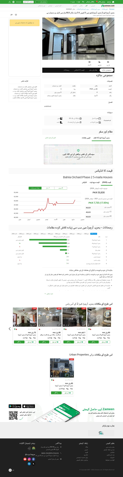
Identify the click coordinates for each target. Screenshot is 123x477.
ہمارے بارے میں (110, 447)
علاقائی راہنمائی (90, 2)
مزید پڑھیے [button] (50, 294)
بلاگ (83, 2)
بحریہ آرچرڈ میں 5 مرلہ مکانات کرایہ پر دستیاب (24, 96)
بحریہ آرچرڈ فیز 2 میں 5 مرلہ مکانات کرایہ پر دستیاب (24, 98)
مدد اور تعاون (110, 455)
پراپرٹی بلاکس (100, 2)
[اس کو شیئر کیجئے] (16, 325)
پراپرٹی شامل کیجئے (82, 460)
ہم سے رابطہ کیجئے (109, 450)
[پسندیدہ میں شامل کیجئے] (14, 325)
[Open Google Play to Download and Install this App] (15, 407)
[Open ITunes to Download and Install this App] (28, 407)
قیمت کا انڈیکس (79, 70)
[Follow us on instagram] (29, 461)
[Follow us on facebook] (33, 461)
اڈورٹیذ (112, 457)
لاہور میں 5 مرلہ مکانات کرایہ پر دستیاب (25, 93)
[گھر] (113, 2)
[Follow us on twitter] (33, 465)
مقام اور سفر (93, 70)
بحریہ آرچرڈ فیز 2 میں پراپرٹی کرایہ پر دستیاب (24, 91)
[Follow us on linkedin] (29, 465)
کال (18, 342)
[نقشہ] (18, 325)
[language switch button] (18, 2)
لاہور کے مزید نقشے (50, 138)
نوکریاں (112, 452)
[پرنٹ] (16, 15)
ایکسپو (86, 455)
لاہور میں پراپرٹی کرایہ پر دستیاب (27, 87)
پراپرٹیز (109, 2)
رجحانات (66, 70)
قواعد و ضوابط (110, 460)
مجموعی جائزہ (106, 70)
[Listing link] (25, 326)
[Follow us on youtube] (24, 461)
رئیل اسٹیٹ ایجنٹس (82, 457)
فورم (86, 452)
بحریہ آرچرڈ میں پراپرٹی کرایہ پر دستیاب (25, 89)
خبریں (86, 450)
